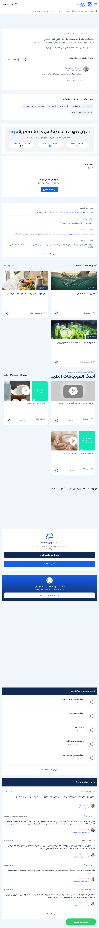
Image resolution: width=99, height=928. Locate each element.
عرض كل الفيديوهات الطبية (15, 375)
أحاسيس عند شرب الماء (58, 106)
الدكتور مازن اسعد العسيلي (80, 832)
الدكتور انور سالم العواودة (72, 68)
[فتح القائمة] (95, 4)
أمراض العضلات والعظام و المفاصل (16, 816)
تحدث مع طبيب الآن (49, 554)
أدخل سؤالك (49, 563)
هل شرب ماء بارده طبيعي (33, 106)
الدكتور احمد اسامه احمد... (72, 699)
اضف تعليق (48, 189)
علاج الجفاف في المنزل (35, 403)
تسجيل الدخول (7, 4)
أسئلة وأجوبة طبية (71, 11)
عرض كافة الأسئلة (49, 253)
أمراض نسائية (8, 841)
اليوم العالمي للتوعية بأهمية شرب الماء (76, 403)
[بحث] (16, 4)
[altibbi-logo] (84, 4)
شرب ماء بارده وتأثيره (80, 106)
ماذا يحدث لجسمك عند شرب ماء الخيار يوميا (76, 342)
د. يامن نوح (79, 727)
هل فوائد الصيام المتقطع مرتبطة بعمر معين (26, 293)
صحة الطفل (8, 792)
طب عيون (80, 716)
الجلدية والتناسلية (77, 758)
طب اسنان (80, 702)
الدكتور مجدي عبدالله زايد (73, 755)
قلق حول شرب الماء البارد (81, 112)
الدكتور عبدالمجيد (76, 713)
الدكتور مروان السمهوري (81, 857)
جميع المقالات (8, 265)
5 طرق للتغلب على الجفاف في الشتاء (77, 453)
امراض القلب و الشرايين (53, 11)
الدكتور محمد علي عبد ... (81, 808)
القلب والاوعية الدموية (76, 744)
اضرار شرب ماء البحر (86, 293)
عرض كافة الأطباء (49, 769)
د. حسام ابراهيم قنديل (74, 741)
